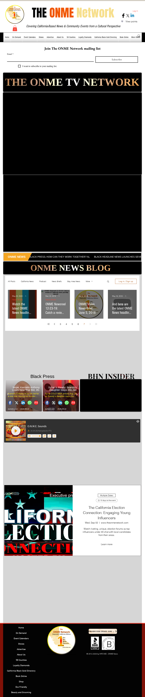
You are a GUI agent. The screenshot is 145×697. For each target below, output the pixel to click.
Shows (21, 644)
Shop (21, 681)
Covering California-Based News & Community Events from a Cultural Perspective (73, 26)
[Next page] (90, 324)
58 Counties (21, 660)
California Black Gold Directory (21, 671)
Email (10, 54)
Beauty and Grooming (21, 692)
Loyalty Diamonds (21, 665)
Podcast (42, 281)
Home (21, 627)
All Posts (11, 281)
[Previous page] (54, 324)
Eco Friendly (21, 687)
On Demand (21, 633)
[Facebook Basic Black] (123, 15)
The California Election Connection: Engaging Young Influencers (106, 512)
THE (73, 13)
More (88, 281)
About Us (21, 654)
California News (27, 281)
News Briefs (57, 281)
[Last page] (96, 324)
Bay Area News (73, 281)
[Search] (139, 36)
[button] (14, 28)
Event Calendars (21, 638)
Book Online (21, 676)
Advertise (21, 649)
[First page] (48, 324)
